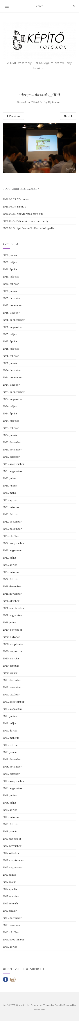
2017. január (10, 910)
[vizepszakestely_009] (39, 147)
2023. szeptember (13, 464)
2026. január (10, 291)
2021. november (12, 593)
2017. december (12, 838)
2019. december (12, 680)
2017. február (10, 903)
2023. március (11, 507)
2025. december (12, 298)
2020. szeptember (14, 644)
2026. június (10, 255)
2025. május (10, 334)
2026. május (10, 262)
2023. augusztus (12, 471)
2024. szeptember (14, 392)
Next (67, 116)
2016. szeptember (13, 939)
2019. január (10, 752)
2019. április (10, 730)
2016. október (11, 932)
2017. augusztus (12, 867)
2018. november (12, 766)
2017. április (10, 889)
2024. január (10, 435)
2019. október (11, 694)
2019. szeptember (13, 701)
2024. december (12, 370)
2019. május (10, 723)
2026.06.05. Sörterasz (16, 199)
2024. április (10, 413)
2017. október (11, 853)
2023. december (12, 442)
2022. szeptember (13, 543)
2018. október (11, 773)
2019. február (11, 745)
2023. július (9, 478)
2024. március (11, 420)
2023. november (12, 449)
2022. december (12, 521)
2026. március (11, 276)
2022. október (11, 536)
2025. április (10, 341)
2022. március (11, 572)
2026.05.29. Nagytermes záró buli (23, 213)
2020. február (11, 665)
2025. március (11, 348)
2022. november (12, 528)
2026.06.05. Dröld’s (14, 206)
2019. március (11, 737)
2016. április (10, 946)
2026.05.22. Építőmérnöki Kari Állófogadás (28, 228)
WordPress (39, 1009)
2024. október (11, 384)
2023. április (10, 500)
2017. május (9, 882)
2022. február (11, 579)
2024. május (10, 406)
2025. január (10, 363)
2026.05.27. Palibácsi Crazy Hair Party (25, 221)
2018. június (10, 795)
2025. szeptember (14, 319)
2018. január (10, 831)
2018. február (11, 824)
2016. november (12, 925)
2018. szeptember (13, 781)
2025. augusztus (12, 327)
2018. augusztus (12, 788)
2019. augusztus (12, 709)
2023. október (11, 456)
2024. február (11, 428)
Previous (14, 116)
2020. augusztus (12, 651)
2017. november (12, 846)
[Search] (73, 6)
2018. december (12, 759)
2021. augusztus (12, 615)
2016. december (12, 918)
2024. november (12, 377)
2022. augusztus (12, 550)
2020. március (11, 658)
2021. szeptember (13, 608)
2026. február (11, 283)
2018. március (11, 817)
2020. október (11, 637)
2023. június (10, 485)
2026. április (10, 269)
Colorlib (59, 1005)
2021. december (12, 586)
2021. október (11, 601)
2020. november (12, 629)
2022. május (10, 557)
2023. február (11, 514)
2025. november (12, 305)
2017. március (11, 896)
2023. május (10, 492)
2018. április (10, 809)
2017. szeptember (13, 860)
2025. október (11, 312)
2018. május (10, 802)
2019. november (12, 687)
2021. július (9, 622)
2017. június (9, 874)
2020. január (10, 673)
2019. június (10, 716)
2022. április (10, 564)
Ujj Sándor (54, 102)
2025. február (11, 356)
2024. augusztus (12, 399)
